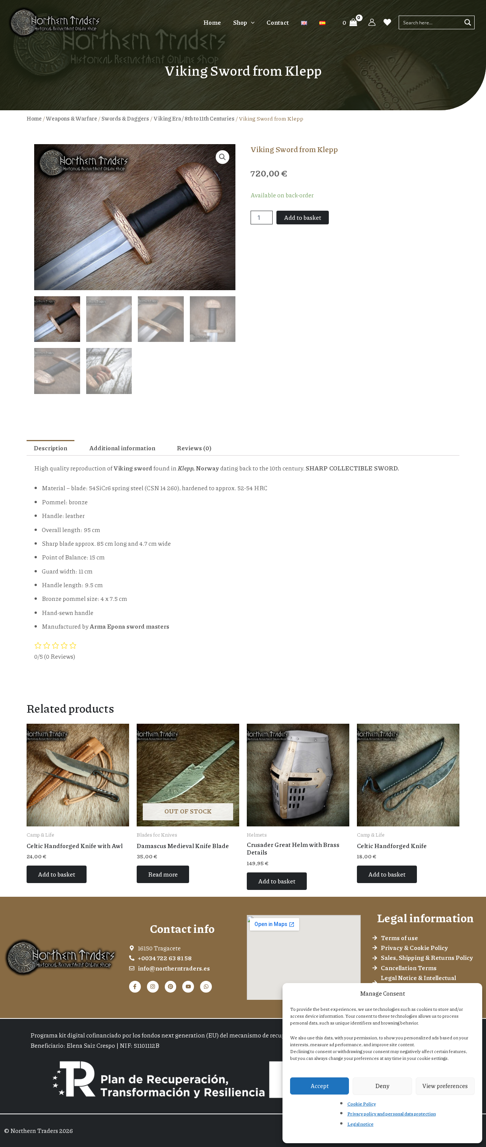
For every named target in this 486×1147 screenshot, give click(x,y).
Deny (382, 1086)
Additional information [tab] (122, 447)
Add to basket (302, 217)
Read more (163, 874)
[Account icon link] (372, 22)
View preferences (445, 1086)
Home (34, 118)
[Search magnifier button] (467, 22)
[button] (251, 22)
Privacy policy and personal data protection (391, 1113)
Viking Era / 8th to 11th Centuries (194, 118)
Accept (320, 1086)
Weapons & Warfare (71, 118)
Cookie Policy (361, 1104)
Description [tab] (50, 447)
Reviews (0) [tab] (194, 447)
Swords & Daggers (125, 118)
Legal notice (360, 1124)
